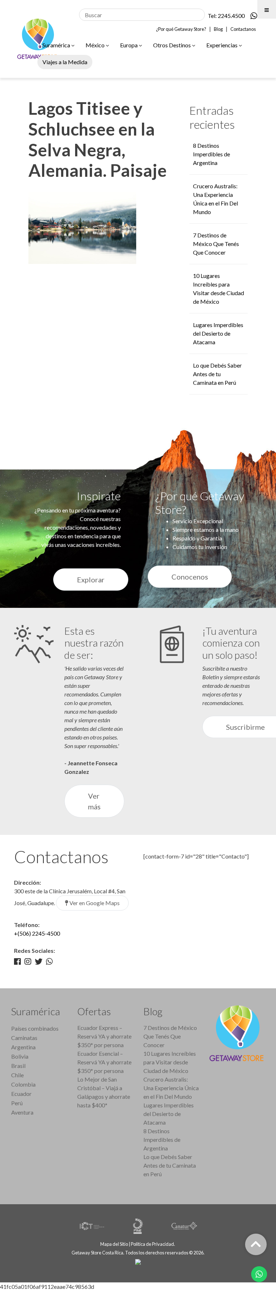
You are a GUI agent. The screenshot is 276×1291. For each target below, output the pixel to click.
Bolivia (19, 1056)
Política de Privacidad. (153, 1244)
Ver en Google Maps (94, 902)
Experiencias (222, 45)
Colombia (23, 1084)
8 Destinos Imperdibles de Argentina (211, 154)
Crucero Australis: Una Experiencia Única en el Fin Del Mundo (171, 1088)
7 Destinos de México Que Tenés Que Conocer (216, 244)
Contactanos (243, 29)
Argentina (23, 1047)
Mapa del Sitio (114, 1244)
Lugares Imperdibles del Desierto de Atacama (218, 333)
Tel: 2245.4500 (226, 15)
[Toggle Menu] (266, 9)
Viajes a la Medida (64, 61)
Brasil (18, 1065)
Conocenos (189, 576)
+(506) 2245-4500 (37, 933)
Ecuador (21, 1093)
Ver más (94, 801)
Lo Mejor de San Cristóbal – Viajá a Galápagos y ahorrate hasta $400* (103, 1092)
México (96, 45)
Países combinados (35, 1028)
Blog (218, 29)
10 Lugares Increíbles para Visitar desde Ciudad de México (169, 1062)
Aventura (22, 1112)
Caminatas (24, 1037)
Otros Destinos (172, 45)
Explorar (91, 579)
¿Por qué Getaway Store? (181, 29)
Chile (17, 1075)
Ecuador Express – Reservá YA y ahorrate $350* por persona (104, 1036)
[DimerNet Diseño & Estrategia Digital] (138, 1261)
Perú (17, 1103)
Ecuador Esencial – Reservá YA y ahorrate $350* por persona (104, 1062)
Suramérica (56, 45)
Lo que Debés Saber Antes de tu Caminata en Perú (217, 374)
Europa (129, 45)
